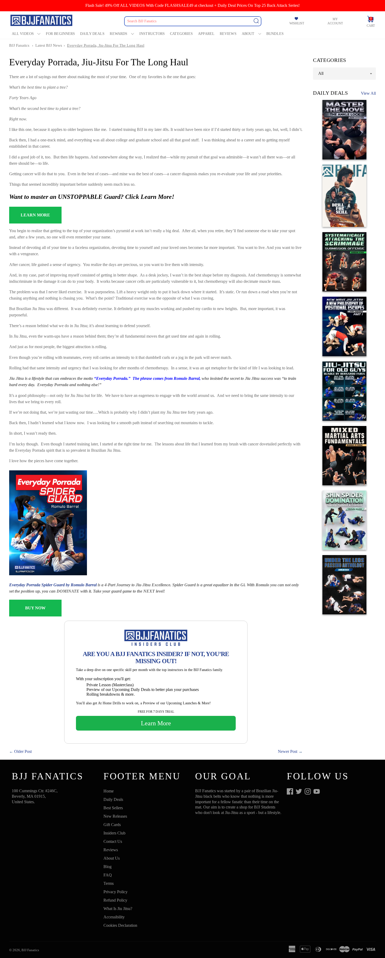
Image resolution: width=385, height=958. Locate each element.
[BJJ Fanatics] (41, 21)
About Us (111, 858)
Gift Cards (112, 824)
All (320, 73)
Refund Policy (115, 900)
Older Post (23, 751)
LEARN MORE (35, 215)
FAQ (107, 875)
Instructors (152, 34)
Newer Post (287, 751)
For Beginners (60, 34)
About (248, 34)
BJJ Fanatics (19, 45)
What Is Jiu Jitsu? (117, 908)
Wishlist (296, 23)
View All (368, 93)
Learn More (156, 723)
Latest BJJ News (48, 45)
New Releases (115, 816)
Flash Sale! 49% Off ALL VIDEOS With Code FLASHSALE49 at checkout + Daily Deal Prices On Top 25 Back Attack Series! (192, 5)
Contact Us (112, 841)
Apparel (206, 34)
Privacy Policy (115, 892)
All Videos (23, 34)
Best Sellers (113, 808)
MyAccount (335, 21)
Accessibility (114, 917)
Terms (108, 883)
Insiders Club (114, 833)
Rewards (118, 34)
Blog (107, 866)
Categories (181, 34)
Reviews (228, 34)
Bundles (275, 34)
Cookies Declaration (120, 925)
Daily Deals (92, 34)
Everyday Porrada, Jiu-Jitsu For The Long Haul (105, 45)
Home (108, 791)
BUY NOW (35, 608)
